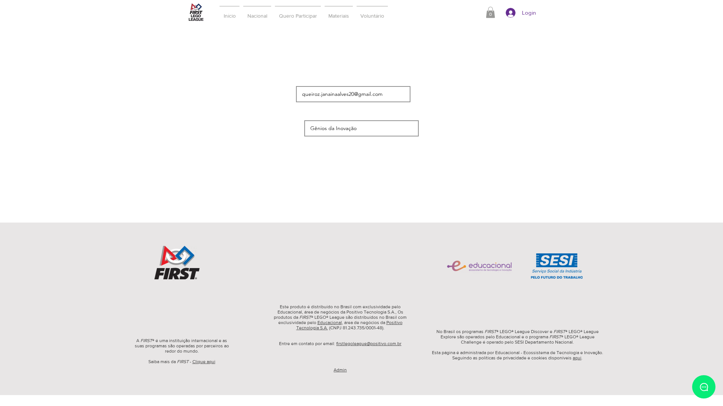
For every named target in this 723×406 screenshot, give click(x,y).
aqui (577, 358)
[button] (298, 12)
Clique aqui (203, 361)
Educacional (329, 322)
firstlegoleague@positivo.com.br (368, 343)
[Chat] (703, 386)
